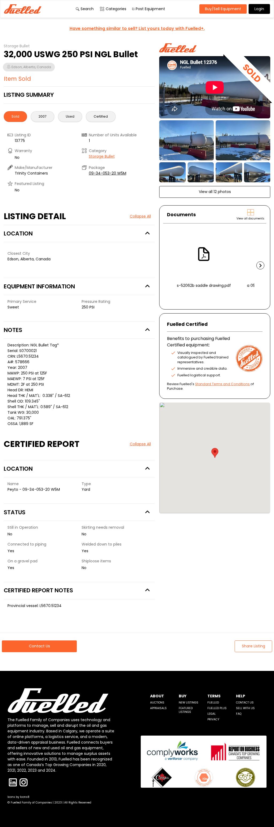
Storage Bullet (102, 156)
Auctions (157, 703)
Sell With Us (245, 708)
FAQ (238, 714)
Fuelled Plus (217, 708)
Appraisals (158, 708)
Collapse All (140, 216)
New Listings (188, 703)
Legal (211, 714)
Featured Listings (186, 710)
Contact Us (245, 703)
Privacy (213, 719)
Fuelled (213, 703)
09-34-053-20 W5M (107, 173)
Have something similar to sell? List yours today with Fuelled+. (137, 28)
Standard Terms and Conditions (222, 384)
